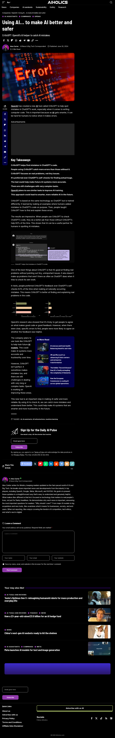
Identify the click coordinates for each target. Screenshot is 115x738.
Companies (26, 16)
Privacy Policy (19, 455)
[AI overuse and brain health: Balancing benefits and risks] (43, 347)
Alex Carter (14, 46)
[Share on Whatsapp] (16, 40)
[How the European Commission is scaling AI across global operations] (43, 381)
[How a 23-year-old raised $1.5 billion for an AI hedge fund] (99, 615)
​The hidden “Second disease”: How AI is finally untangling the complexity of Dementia (61, 370)
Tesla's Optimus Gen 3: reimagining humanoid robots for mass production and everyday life (43, 599)
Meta (39, 646)
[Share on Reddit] (20, 40)
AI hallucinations (39, 419)
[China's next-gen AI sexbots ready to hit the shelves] (99, 631)
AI (37, 106)
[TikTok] (101, 718)
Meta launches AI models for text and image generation (32, 649)
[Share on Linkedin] (5, 135)
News (43, 613)
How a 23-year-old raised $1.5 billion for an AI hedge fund (32, 616)
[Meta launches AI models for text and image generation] (99, 648)
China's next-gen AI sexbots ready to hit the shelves (30, 633)
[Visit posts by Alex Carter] (5, 47)
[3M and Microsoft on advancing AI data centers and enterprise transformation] (43, 358)
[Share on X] (8, 40)
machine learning (52, 419)
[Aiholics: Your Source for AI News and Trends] (57, 2)
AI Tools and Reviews (17, 595)
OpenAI (38, 16)
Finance (34, 613)
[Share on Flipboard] (12, 40)
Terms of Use (39, 452)
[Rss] (106, 718)
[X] (96, 718)
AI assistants (11, 16)
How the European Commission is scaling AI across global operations (59, 380)
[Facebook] (91, 718)
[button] (4, 2)
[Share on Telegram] (24, 40)
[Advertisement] (42, 139)
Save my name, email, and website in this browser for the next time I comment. (33, 564)
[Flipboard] (111, 718)
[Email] (28, 40)
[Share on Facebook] (3, 40)
